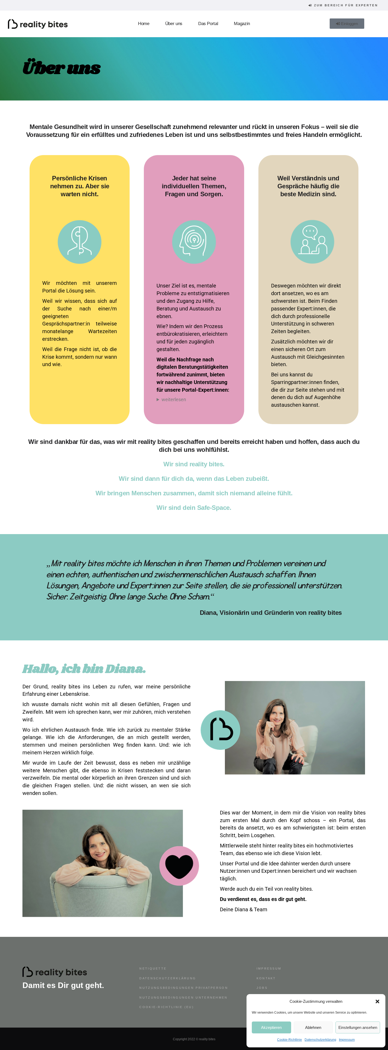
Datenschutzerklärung (320, 1040)
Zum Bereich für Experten (345, 5)
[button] (377, 1001)
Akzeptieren (271, 1027)
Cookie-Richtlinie (289, 1040)
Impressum (347, 1040)
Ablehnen (313, 1027)
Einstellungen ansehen (357, 1027)
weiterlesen (174, 399)
